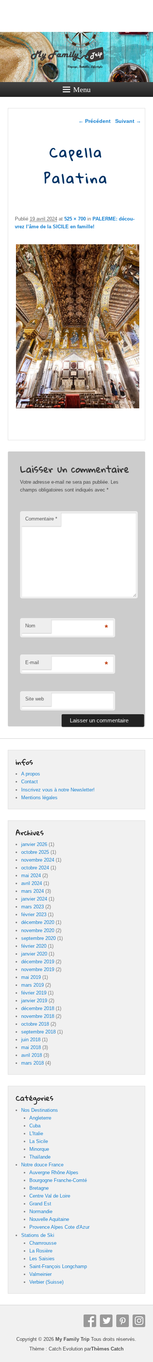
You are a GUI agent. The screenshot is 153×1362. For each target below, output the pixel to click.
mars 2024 (32, 891)
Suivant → (128, 121)
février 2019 (33, 993)
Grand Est (40, 1203)
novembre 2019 (37, 969)
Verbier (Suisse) (46, 1282)
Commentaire (41, 519)
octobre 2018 (35, 1024)
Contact (29, 781)
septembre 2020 (38, 938)
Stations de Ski (37, 1235)
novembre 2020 (37, 930)
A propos (30, 774)
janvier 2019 (34, 1000)
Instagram (139, 1320)
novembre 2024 (37, 860)
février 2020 (33, 946)
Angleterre (40, 1118)
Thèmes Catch (107, 1349)
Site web (34, 699)
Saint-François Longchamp (58, 1266)
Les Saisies (42, 1258)
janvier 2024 (34, 899)
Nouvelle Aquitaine (49, 1219)
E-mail (32, 662)
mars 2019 (32, 985)
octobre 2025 (35, 852)
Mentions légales (39, 797)
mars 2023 (32, 906)
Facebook (90, 1320)
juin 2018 (30, 1039)
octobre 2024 (35, 868)
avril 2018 (31, 1055)
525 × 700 (75, 219)
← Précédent (94, 121)
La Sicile (38, 1141)
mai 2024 (31, 875)
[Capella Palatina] (77, 408)
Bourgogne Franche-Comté (58, 1180)
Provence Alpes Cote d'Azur (59, 1227)
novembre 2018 (37, 1016)
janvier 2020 (34, 954)
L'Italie (36, 1133)
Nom (30, 625)
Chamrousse (42, 1243)
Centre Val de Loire (49, 1196)
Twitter (106, 1320)
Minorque (39, 1149)
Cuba (34, 1126)
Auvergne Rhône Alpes (53, 1172)
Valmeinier (40, 1274)
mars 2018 (32, 1063)
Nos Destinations (39, 1110)
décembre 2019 (37, 961)
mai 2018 (31, 1047)
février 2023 (33, 914)
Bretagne (39, 1188)
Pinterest (122, 1320)
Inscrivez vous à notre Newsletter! (58, 790)
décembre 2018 (37, 1008)
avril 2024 (31, 883)
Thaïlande (40, 1157)
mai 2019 (31, 977)
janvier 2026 (34, 844)
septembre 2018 (38, 1032)
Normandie (40, 1211)
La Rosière (40, 1251)
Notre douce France (42, 1164)
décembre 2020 (37, 922)
